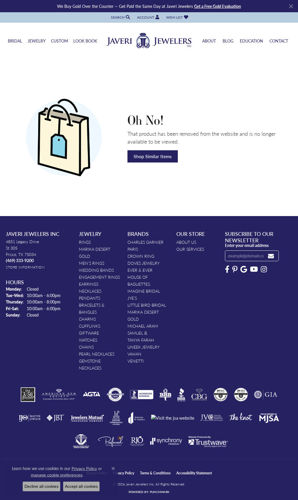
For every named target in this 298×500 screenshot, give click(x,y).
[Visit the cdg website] (220, 394)
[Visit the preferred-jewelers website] (111, 441)
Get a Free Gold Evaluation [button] (217, 6)
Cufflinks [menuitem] (89, 326)
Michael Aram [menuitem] (142, 326)
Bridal (15, 41)
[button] (120, 17)
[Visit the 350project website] (28, 394)
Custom (59, 41)
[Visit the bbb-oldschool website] (165, 394)
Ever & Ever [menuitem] (139, 270)
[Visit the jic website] (116, 418)
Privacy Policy (123, 473)
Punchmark (159, 492)
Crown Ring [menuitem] (140, 256)
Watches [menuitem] (88, 340)
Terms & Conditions (155, 473)
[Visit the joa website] (136, 418)
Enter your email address (247, 245)
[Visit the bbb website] (181, 394)
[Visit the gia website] (265, 394)
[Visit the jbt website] (55, 418)
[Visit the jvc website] (211, 418)
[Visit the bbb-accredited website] (141, 394)
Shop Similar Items (153, 156)
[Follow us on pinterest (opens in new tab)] (234, 269)
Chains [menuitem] (86, 347)
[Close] (291, 6)
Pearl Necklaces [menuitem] (96, 354)
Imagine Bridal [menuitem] (143, 291)
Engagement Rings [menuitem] (99, 277)
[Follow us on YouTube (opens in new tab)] (254, 269)
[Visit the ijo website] (29, 418)
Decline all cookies (41, 486)
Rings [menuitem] (85, 242)
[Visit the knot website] (241, 418)
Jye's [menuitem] (132, 298)
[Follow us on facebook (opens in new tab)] (227, 269)
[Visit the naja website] (81, 441)
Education (251, 41)
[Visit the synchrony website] (166, 441)
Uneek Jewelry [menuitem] (143, 347)
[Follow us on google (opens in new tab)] (243, 269)
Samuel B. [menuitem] (137, 333)
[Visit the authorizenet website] (115, 394)
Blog (228, 41)
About (209, 41)
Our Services (190, 249)
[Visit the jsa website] (172, 418)
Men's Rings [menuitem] (91, 263)
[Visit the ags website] (59, 394)
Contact (278, 41)
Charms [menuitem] (87, 319)
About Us (186, 242)
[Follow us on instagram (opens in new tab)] (264, 269)
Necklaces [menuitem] (90, 291)
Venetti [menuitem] (135, 361)
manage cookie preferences (56, 475)
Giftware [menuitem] (89, 333)
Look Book (85, 41)
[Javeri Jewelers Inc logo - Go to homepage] (149, 41)
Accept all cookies (81, 486)
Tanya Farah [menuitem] (140, 340)
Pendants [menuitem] (89, 298)
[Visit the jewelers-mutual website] (87, 418)
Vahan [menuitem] (134, 354)
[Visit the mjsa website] (268, 418)
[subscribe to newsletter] (271, 256)
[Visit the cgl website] (241, 394)
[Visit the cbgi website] (199, 394)
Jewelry (37, 41)
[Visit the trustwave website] (208, 441)
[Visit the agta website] (91, 394)
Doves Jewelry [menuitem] (143, 263)
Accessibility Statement (194, 473)
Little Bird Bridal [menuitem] (146, 305)
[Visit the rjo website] (137, 441)
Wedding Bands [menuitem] (96, 270)
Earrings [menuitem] (88, 284)
